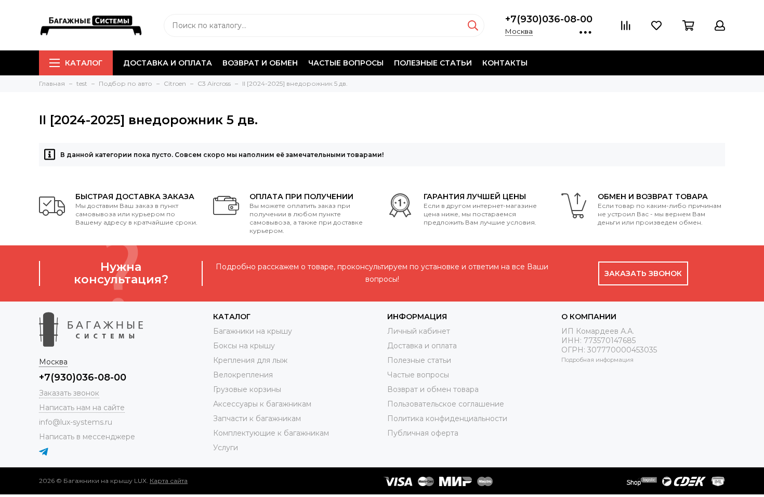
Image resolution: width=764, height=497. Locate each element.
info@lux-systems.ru (75, 422)
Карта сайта (169, 481)
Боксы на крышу (244, 345)
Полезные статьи (433, 63)
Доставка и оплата (167, 63)
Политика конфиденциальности (447, 418)
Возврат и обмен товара (433, 389)
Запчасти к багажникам (257, 418)
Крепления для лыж (250, 360)
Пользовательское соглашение (445, 404)
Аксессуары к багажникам (262, 404)
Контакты (505, 63)
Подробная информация (597, 359)
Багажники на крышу (252, 331)
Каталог (83, 63)
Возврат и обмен (260, 63)
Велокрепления (243, 375)
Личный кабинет (418, 331)
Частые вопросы (346, 63)
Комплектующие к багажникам (271, 433)
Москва (519, 31)
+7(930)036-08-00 (548, 19)
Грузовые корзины (247, 389)
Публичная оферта (422, 433)
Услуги (225, 447)
